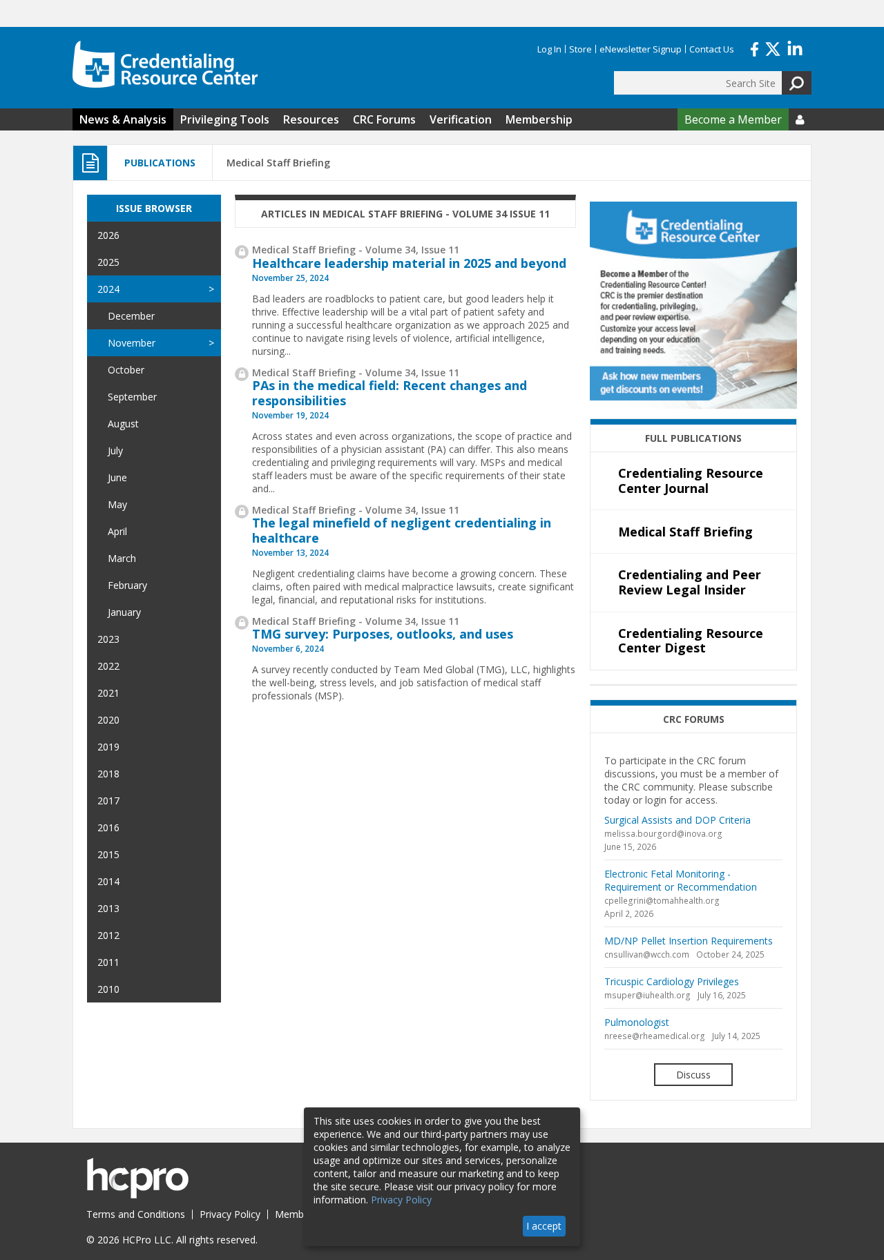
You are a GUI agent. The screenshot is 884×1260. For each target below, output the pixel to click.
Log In (549, 49)
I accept (543, 1225)
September (132, 396)
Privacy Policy (230, 1214)
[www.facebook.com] (754, 47)
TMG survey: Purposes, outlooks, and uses (382, 634)
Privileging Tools (224, 119)
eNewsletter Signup (640, 49)
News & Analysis (122, 119)
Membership (539, 119)
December (131, 315)
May (117, 504)
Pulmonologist (636, 1022)
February (127, 585)
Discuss (693, 1074)
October (126, 369)
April (117, 531)
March (122, 558)
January (124, 612)
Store (580, 49)
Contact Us (711, 49)
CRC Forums (384, 119)
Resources (311, 119)
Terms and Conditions (135, 1214)
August (123, 423)
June (117, 477)
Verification (461, 119)
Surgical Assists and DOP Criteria (677, 819)
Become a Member (733, 119)
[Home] (165, 64)
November (131, 342)
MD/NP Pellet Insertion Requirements (688, 940)
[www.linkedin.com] (795, 47)
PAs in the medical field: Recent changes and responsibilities (389, 393)
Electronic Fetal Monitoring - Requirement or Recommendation (680, 880)
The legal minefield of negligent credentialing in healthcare (401, 530)
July (115, 450)
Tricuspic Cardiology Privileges (671, 981)
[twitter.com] (773, 47)
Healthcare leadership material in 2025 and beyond (409, 263)
